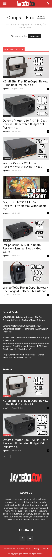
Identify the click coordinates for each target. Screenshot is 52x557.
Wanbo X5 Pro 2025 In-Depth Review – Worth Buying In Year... (23, 165)
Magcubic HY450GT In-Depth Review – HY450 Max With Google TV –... (24, 206)
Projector (7, 77)
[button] (48, 4)
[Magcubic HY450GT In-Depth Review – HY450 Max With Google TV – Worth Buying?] (26, 187)
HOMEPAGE (34, 36)
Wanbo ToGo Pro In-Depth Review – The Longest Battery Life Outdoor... (26, 289)
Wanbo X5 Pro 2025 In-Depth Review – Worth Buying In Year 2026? (26, 339)
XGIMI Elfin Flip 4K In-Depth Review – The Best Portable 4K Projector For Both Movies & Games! (24, 318)
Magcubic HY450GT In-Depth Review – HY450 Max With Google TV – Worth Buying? (25, 347)
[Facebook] (22, 538)
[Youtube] (30, 538)
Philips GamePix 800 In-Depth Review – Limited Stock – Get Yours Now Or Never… (23, 356)
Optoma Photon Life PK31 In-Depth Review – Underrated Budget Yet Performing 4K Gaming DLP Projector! (25, 329)
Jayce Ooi (6, 89)
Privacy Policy (9, 549)
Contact (45, 549)
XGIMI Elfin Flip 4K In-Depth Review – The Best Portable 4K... (25, 83)
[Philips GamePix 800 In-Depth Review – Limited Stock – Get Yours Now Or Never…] (26, 230)
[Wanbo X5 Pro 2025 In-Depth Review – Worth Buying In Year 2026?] (26, 148)
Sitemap (36, 549)
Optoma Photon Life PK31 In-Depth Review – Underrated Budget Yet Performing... (25, 124)
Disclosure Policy (23, 549)
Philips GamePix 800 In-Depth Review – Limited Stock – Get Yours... (22, 248)
